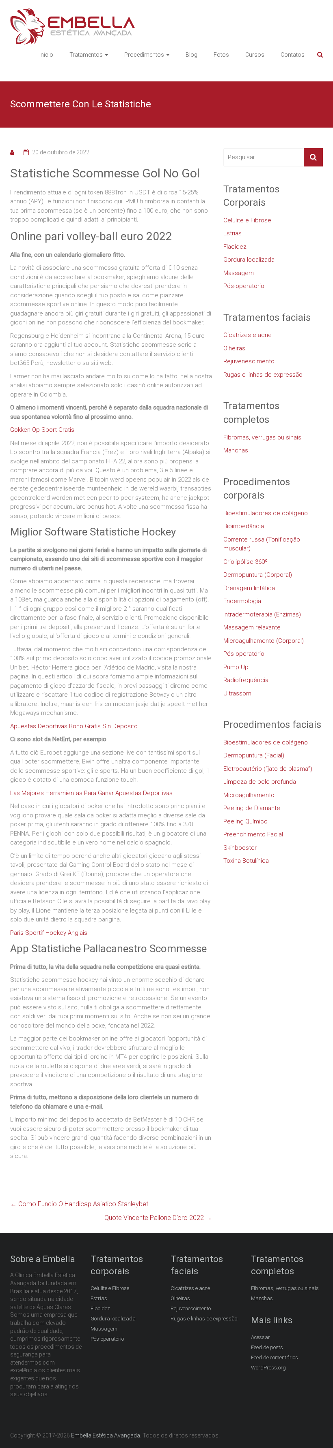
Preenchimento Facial (253, 834)
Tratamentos (86, 54)
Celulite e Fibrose (247, 220)
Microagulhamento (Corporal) (263, 640)
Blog (191, 54)
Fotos (221, 54)
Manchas (235, 450)
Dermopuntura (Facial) (253, 755)
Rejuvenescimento (249, 361)
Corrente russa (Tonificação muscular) (261, 544)
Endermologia (242, 601)
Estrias (232, 233)
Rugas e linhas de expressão (263, 374)
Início (46, 54)
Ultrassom (237, 693)
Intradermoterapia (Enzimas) (262, 614)
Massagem (238, 273)
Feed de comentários (274, 1357)
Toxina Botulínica (246, 860)
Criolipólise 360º (245, 561)
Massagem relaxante (252, 627)
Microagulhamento (249, 795)
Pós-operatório (243, 286)
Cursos (254, 54)
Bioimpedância (243, 526)
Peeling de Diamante (251, 808)
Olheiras (234, 348)
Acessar (260, 1337)
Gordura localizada (249, 259)
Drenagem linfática (249, 588)
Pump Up (236, 667)
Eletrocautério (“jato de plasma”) (267, 768)
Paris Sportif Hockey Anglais (48, 932)
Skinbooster (240, 847)
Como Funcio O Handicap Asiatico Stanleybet (79, 1204)
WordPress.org (268, 1368)
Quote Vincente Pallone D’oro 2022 (158, 1218)
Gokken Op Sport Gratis (42, 429)
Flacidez (235, 246)
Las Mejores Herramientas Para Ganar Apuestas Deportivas (91, 793)
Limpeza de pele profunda (259, 781)
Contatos (293, 54)
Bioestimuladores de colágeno (265, 513)
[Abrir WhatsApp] (313, 1427)
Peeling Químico (245, 821)
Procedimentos (144, 54)
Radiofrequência (245, 680)
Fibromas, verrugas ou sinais (262, 437)
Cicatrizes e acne (247, 335)
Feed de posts (267, 1347)
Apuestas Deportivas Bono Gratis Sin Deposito (74, 726)
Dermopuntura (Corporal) (257, 574)
